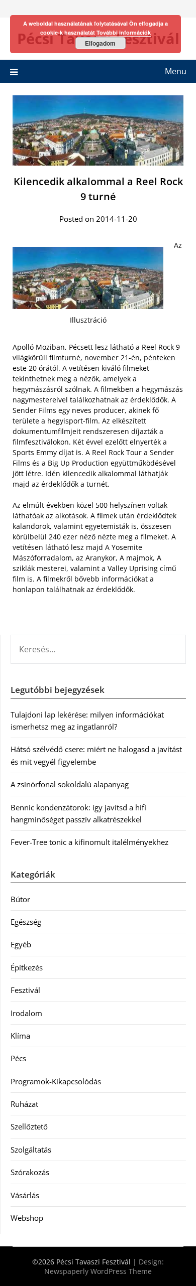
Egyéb (21, 944)
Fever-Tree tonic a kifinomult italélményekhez (89, 842)
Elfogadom (100, 43)
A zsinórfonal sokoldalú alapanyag (70, 784)
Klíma (20, 1036)
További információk (123, 32)
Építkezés (27, 967)
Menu (175, 71)
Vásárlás (25, 1195)
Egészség (26, 922)
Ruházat (24, 1104)
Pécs (18, 1058)
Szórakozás (30, 1172)
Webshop (27, 1218)
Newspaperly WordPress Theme (98, 1271)
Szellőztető (29, 1126)
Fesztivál (25, 990)
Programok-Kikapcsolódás (56, 1081)
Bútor (20, 899)
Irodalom (26, 1013)
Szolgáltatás (31, 1150)
